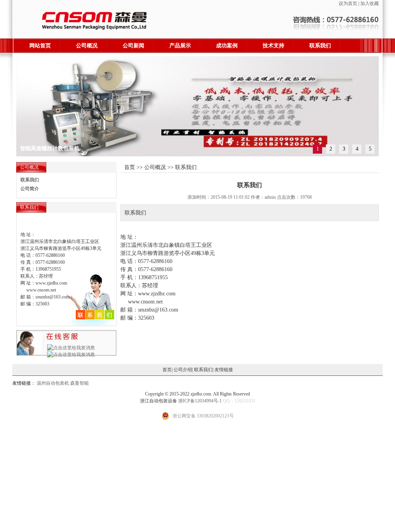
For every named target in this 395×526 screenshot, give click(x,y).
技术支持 (273, 46)
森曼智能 (79, 383)
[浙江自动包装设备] (85, 34)
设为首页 (348, 3)
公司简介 (29, 188)
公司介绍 (183, 369)
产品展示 (180, 46)
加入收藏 (369, 3)
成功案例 (227, 46)
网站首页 (40, 46)
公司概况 (87, 46)
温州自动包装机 (53, 383)
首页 (167, 369)
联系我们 (320, 46)
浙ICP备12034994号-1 (200, 401)
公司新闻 (133, 46)
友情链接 (223, 369)
